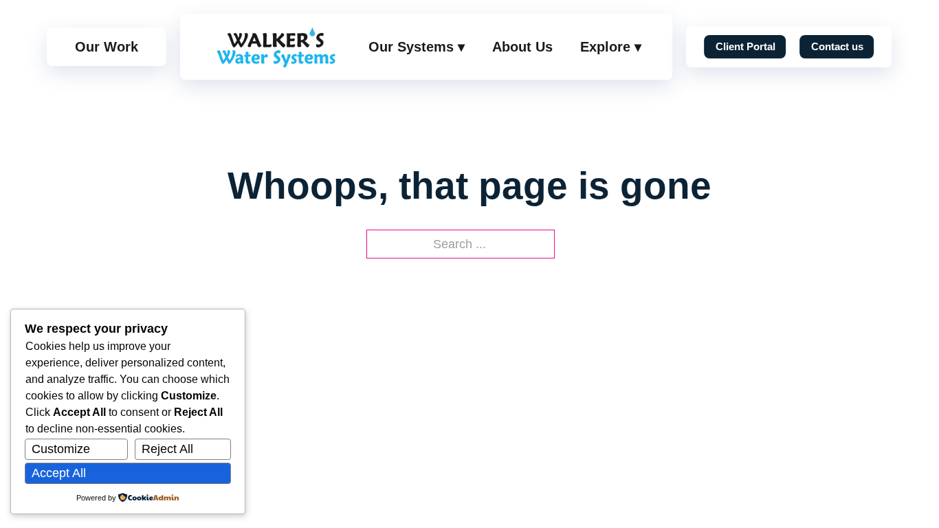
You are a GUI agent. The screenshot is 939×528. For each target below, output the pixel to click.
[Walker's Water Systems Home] (276, 47)
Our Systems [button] (416, 46)
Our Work (106, 46)
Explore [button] (610, 46)
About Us (522, 46)
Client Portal (745, 46)
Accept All (59, 473)
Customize (61, 449)
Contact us (837, 46)
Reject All (167, 449)
